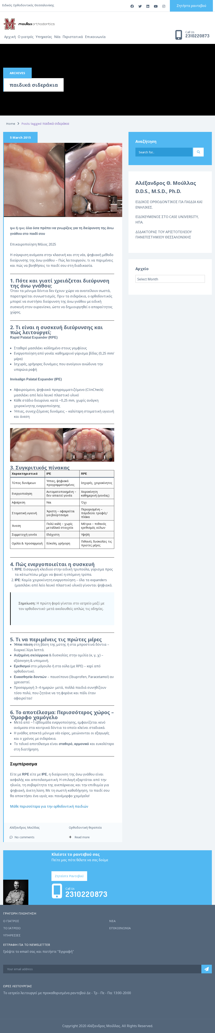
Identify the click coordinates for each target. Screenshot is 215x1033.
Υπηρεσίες (44, 36)
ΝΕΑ (112, 921)
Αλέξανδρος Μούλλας (25, 827)
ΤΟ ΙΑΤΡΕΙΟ (12, 928)
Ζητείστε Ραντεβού (69, 876)
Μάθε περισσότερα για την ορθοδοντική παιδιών (49, 806)
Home (10, 124)
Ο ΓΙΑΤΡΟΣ (11, 921)
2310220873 (197, 36)
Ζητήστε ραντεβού (191, 5)
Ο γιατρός (26, 36)
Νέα (57, 36)
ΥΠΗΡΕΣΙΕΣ (12, 935)
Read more (82, 837)
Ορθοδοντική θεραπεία (85, 827)
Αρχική (10, 36)
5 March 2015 (20, 137)
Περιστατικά (73, 36)
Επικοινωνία (95, 36)
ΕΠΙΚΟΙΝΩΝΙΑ (120, 928)
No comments (24, 837)
